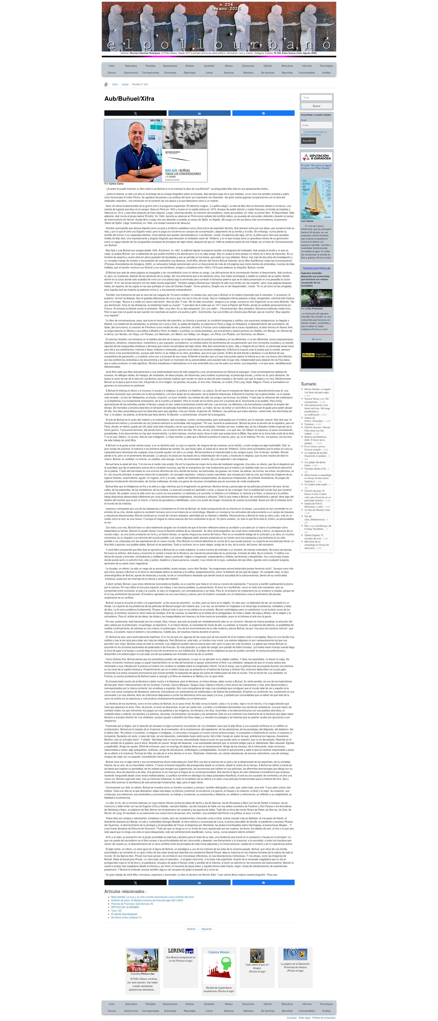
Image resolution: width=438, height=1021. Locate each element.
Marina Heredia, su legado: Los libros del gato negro (318, 392)
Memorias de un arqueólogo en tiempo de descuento (317, 544)
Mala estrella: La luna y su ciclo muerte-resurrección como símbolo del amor (152, 897)
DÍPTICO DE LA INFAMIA (125, 907)
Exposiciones (170, 65)
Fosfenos (313, 424)
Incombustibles (307, 72)
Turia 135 (116, 910)
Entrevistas (170, 72)
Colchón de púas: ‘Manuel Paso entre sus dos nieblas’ (317, 430)
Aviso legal (304, 1017)
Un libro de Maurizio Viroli (318, 511)
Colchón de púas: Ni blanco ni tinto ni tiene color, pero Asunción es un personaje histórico (318, 495)
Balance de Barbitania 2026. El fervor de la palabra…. (315, 440)
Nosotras (229, 72)
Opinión (268, 65)
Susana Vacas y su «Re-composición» (317, 400)
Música (229, 65)
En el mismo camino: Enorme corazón (316, 448)
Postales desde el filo (317, 470)
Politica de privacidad (323, 1017)
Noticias (189, 65)
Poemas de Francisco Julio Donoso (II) (132, 903)
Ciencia (112, 72)
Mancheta (287, 72)
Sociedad (209, 65)
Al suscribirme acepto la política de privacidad (314, 133)
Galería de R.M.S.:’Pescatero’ (317, 419)
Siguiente (207, 929)
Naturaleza (131, 65)
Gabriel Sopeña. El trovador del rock (316, 537)
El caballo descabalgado (124, 914)
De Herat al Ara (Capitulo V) (126, 917)
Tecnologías (326, 65)
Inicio (111, 65)
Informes (307, 65)
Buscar (316, 106)
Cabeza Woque (218, 952)
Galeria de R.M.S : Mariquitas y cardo (317, 505)
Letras (209, 72)
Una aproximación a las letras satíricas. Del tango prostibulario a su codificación (317, 409)
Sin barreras (267, 72)
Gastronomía (131, 72)
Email (303, 120)
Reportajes (190, 72)
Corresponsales (150, 72)
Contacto (292, 1017)
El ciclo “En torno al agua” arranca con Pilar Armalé (316, 167)
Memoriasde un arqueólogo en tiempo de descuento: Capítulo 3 (318, 478)
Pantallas (151, 65)
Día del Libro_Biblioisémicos (316, 519)
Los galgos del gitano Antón (315, 463)
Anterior (191, 929)
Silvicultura (287, 65)
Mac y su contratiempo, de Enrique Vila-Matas (318, 529)
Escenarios (248, 65)
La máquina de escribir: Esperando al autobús (317, 455)
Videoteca (248, 72)
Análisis (326, 72)
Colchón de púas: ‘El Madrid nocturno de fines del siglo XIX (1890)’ (147, 900)
